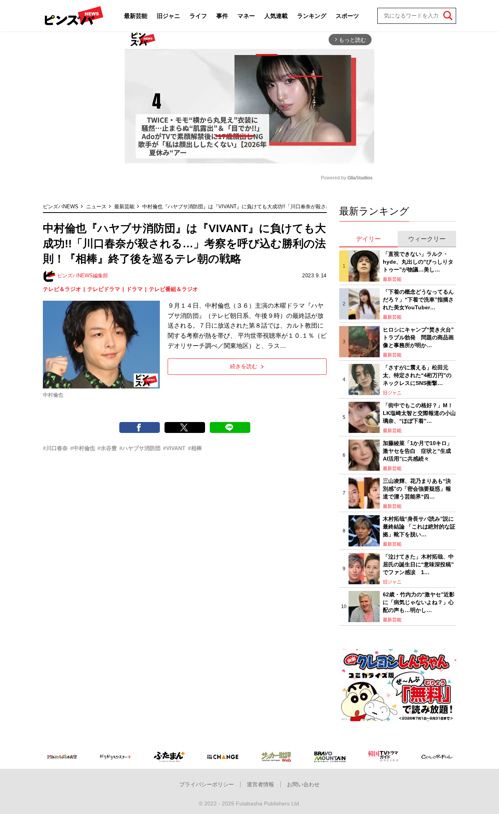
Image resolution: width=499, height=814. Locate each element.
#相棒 (195, 448)
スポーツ (347, 15)
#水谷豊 (107, 448)
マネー (246, 15)
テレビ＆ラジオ (62, 289)
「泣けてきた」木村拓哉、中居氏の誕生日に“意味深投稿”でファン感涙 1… (418, 564)
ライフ (198, 15)
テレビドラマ (103, 289)
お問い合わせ (303, 784)
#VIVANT (174, 448)
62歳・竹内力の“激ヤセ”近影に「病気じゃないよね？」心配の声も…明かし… (419, 602)
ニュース (96, 206)
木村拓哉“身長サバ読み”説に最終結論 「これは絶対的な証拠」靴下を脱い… (419, 526)
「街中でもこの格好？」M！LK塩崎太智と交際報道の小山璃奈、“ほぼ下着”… (419, 413)
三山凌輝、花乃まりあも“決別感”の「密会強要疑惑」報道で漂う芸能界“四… (417, 488)
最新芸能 (135, 15)
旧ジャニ (168, 15)
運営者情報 (260, 784)
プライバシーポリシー (206, 784)
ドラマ (134, 289)
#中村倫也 (82, 448)
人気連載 (276, 15)
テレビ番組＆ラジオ (173, 289)
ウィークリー (427, 239)
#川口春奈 (55, 448)
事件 (222, 15)
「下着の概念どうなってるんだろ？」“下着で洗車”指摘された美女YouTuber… (418, 299)
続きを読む (243, 366)
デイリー (368, 239)
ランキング (311, 15)
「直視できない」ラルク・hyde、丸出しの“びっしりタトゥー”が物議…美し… (418, 261)
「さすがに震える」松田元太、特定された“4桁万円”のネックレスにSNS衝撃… (417, 375)
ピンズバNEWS (60, 206)
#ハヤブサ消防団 (140, 448)
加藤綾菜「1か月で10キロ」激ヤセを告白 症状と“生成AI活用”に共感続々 (417, 450)
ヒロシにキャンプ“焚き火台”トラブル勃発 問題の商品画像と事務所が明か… (418, 337)
